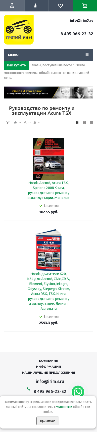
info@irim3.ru (81, 20)
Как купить (16, 65)
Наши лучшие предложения (48, 372)
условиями (64, 406)
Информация (48, 366)
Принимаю (47, 421)
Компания (48, 360)
